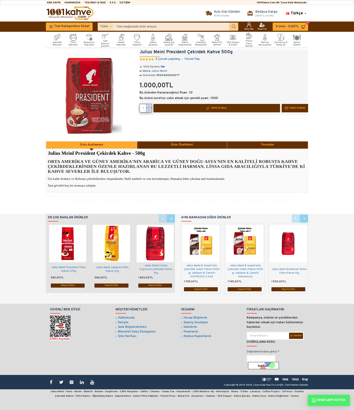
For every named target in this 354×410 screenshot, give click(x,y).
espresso (211, 201)
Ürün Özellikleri (182, 145)
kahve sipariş (55, 206)
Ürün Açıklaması (91, 145)
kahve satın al (279, 201)
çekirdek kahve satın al (143, 201)
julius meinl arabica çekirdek (82, 201)
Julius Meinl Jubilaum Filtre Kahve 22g (112, 269)
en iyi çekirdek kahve (114, 201)
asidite (236, 201)
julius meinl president (137, 196)
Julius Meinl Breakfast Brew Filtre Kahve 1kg (289, 271)
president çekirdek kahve (167, 196)
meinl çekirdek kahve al (174, 201)
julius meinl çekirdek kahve (90, 196)
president (115, 196)
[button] (163, 218)
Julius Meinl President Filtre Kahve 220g (68, 269)
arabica (291, 196)
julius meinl (65, 196)
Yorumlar (267, 145)
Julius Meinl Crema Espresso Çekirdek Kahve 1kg (156, 269)
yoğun (224, 201)
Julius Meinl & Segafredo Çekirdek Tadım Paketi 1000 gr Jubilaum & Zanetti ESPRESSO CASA (201, 271)
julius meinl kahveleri (256, 201)
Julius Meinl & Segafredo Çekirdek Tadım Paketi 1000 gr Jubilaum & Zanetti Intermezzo (245, 271)
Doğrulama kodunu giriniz (262, 351)
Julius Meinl (159, 71)
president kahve (240, 196)
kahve (257, 196)
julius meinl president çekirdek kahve (206, 196)
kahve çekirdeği (273, 196)
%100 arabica (55, 201)
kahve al (196, 201)
